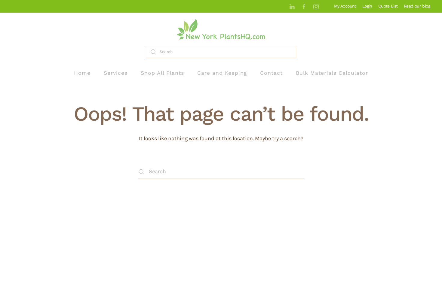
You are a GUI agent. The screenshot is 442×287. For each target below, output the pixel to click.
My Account (345, 6)
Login (367, 6)
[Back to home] (221, 29)
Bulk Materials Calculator (332, 73)
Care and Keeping (222, 73)
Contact (271, 73)
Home (82, 73)
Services (115, 73)
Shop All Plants (162, 73)
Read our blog (417, 6)
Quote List (388, 6)
